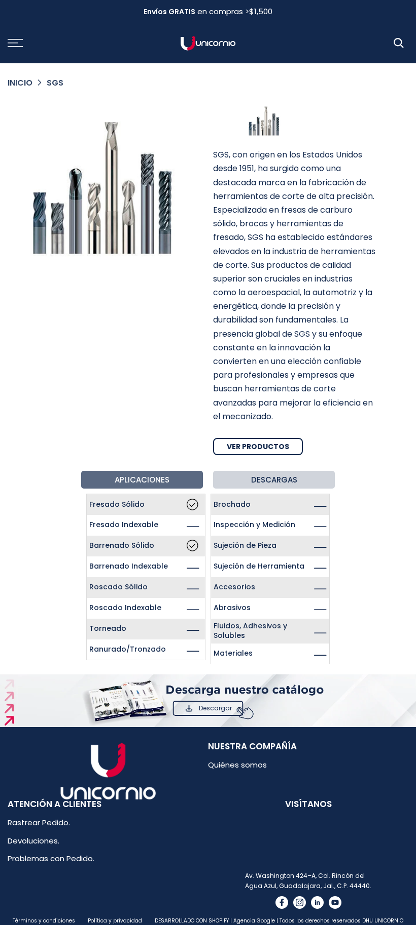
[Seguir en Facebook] (281, 902)
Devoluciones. (33, 840)
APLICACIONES (142, 479)
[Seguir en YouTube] (335, 902)
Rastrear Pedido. (39, 822)
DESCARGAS (274, 479)
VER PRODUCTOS (258, 446)
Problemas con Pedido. (51, 858)
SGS (55, 83)
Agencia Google (254, 920)
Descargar (215, 708)
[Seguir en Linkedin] (317, 902)
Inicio (20, 83)
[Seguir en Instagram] (299, 902)
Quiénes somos (237, 764)
